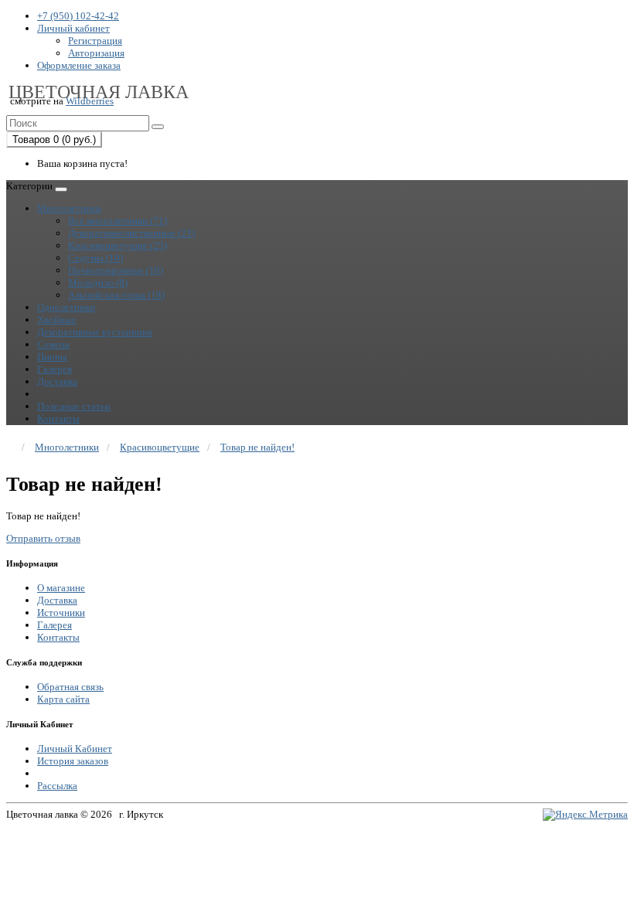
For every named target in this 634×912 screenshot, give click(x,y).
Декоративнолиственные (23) (131, 233)
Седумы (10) (95, 258)
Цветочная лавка (99, 92)
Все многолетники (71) (117, 220)
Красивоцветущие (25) (117, 245)
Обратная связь (70, 687)
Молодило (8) (98, 282)
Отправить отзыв (43, 538)
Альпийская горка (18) (116, 295)
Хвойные (57, 319)
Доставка (57, 381)
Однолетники (66, 307)
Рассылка (57, 785)
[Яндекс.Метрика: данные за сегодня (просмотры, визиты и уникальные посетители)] (585, 814)
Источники (61, 612)
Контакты (58, 418)
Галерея (54, 369)
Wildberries (90, 101)
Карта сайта (63, 699)
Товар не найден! (257, 447)
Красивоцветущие (159, 447)
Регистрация (95, 40)
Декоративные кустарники (94, 332)
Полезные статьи (74, 406)
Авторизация (96, 53)
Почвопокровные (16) (115, 270)
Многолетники (69, 208)
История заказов (72, 761)
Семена (53, 344)
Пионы (52, 356)
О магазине (61, 588)
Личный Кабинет (74, 748)
